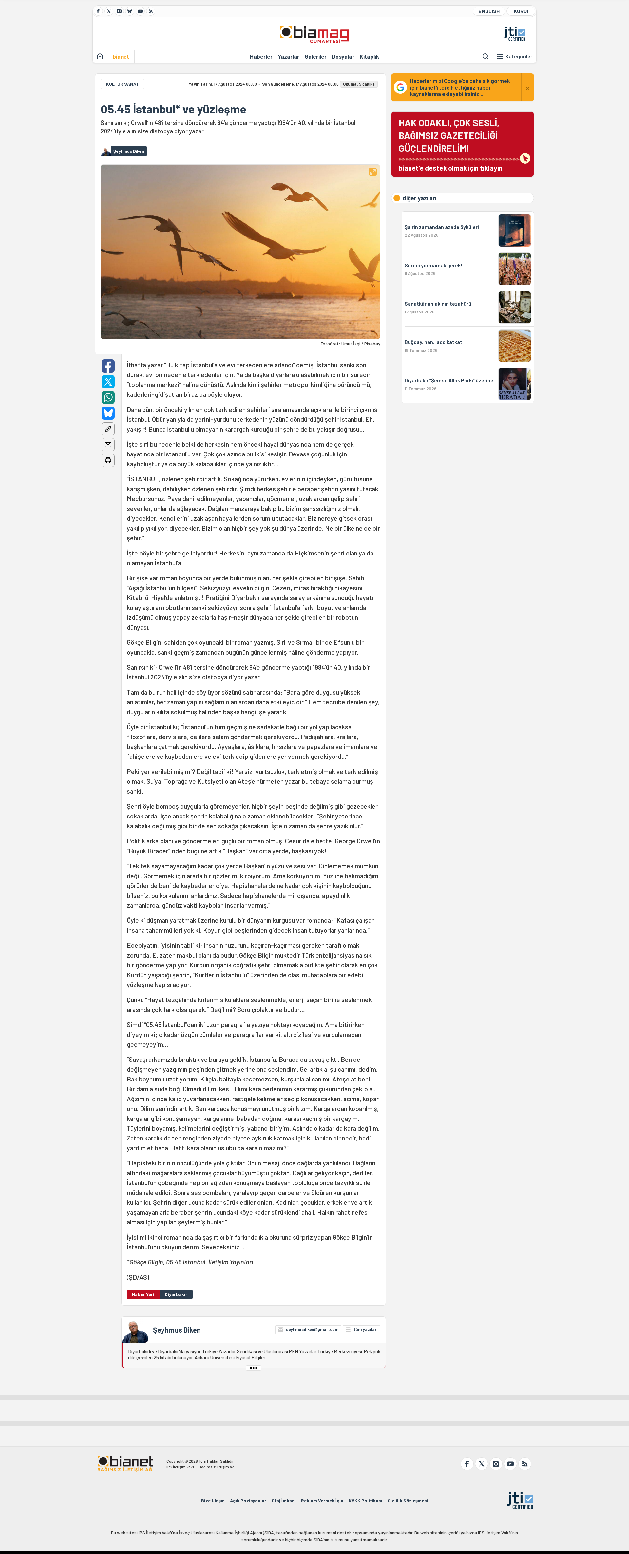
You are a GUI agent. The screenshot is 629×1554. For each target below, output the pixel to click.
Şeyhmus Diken (177, 1329)
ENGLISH (489, 11)
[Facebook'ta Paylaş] (108, 366)
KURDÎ (521, 11)
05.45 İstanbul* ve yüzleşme (173, 109)
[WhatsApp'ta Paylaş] (108, 397)
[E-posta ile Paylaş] (108, 444)
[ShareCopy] (108, 428)
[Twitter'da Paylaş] (108, 381)
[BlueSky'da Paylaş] (108, 413)
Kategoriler (518, 56)
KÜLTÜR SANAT (122, 84)
